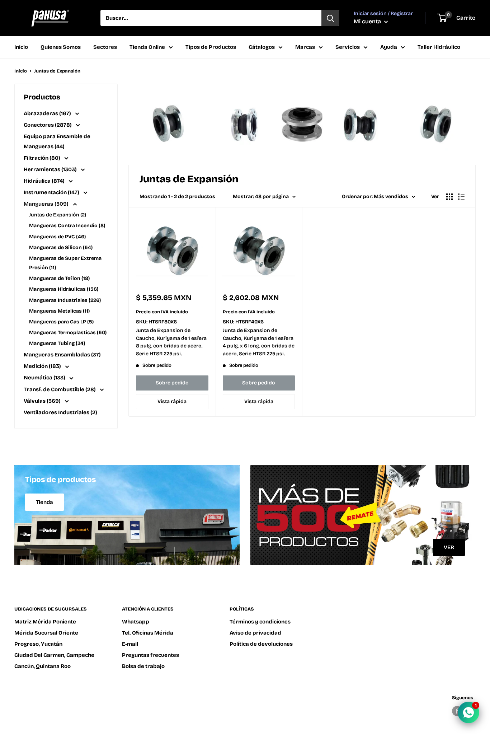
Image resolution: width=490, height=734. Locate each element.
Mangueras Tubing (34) (57, 343)
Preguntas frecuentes (150, 655)
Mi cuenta (368, 21)
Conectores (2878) (48, 125)
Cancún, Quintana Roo (42, 666)
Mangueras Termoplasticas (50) (68, 332)
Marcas (305, 47)
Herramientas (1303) (51, 169)
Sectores (105, 47)
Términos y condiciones (260, 621)
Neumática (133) (45, 377)
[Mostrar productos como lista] (461, 196)
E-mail (130, 644)
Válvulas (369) (43, 401)
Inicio (21, 47)
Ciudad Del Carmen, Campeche (54, 655)
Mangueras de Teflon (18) (59, 278)
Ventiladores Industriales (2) (60, 412)
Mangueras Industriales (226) (65, 300)
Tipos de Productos (210, 47)
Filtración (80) (42, 158)
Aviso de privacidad (255, 633)
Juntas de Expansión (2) (57, 215)
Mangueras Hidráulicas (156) (63, 289)
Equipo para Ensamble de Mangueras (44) (57, 141)
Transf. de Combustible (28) (60, 389)
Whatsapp (135, 621)
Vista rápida (172, 401)
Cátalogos (262, 47)
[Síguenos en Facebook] (457, 711)
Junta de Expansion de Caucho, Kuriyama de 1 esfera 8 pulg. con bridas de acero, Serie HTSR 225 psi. (171, 342)
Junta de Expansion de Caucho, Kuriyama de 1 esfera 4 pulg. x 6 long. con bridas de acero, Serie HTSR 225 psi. (259, 342)
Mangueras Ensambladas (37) (62, 354)
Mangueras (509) (47, 204)
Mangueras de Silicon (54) (61, 247)
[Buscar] (330, 18)
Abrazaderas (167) (48, 113)
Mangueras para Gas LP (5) (61, 322)
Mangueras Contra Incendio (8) (67, 226)
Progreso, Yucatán (38, 644)
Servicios (347, 47)
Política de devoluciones (261, 644)
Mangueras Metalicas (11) (59, 311)
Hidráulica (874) (45, 181)
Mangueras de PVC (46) (57, 237)
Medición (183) (43, 366)
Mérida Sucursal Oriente (46, 633)
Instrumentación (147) (52, 192)
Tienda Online (147, 47)
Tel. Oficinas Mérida (147, 633)
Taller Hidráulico (439, 47)
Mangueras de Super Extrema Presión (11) (65, 263)
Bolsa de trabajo (143, 666)
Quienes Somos (61, 47)
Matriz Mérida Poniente (45, 621)
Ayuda (388, 47)
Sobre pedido (172, 383)
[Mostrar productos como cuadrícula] (449, 196)
